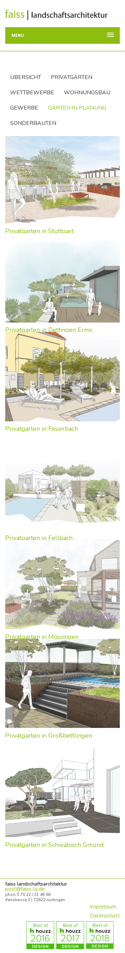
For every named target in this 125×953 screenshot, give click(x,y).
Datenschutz (105, 915)
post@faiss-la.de (25, 889)
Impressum (103, 906)
